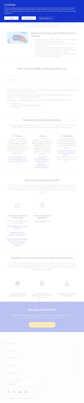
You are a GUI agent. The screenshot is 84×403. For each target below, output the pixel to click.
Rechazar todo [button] (29, 18)
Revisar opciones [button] (44, 18)
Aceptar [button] (11, 18)
